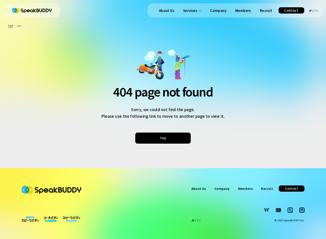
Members (243, 10)
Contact (291, 10)
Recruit (266, 10)
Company (218, 10)
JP (310, 10)
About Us (166, 10)
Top (163, 138)
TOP (10, 25)
